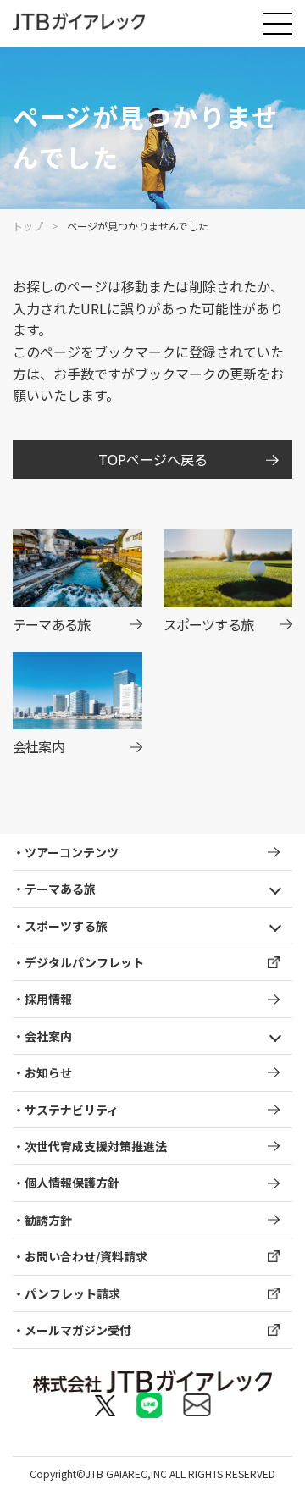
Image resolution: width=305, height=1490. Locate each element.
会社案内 (48, 1035)
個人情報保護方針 (72, 1182)
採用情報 (48, 998)
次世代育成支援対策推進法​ (96, 1146)
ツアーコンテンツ (72, 852)
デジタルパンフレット (84, 962)
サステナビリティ (72, 1109)
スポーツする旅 (66, 925)
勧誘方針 (48, 1219)
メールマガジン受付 (78, 1329)
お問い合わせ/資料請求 (86, 1256)
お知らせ (48, 1072)
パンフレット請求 (72, 1293)
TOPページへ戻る (153, 459)
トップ (28, 226)
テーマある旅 (60, 888)
